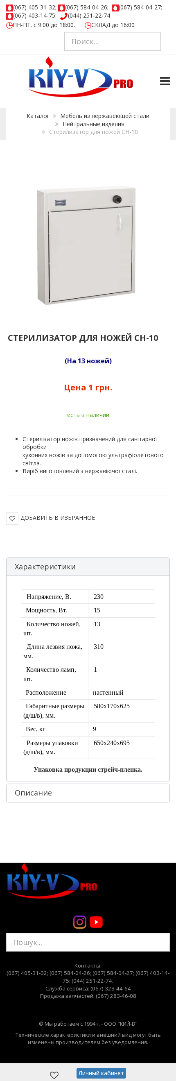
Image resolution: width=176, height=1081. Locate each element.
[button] (88, 566)
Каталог (38, 116)
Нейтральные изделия (93, 124)
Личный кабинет (101, 1073)
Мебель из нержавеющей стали (104, 116)
